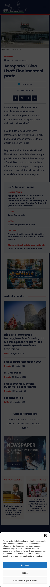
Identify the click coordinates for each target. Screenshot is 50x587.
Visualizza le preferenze (25, 580)
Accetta (25, 565)
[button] (45, 535)
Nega (25, 573)
